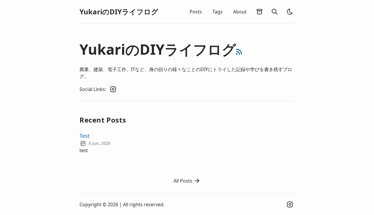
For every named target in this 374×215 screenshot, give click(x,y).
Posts (196, 11)
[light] (290, 11)
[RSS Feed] (239, 52)
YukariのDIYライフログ (118, 11)
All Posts (183, 181)
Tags (217, 11)
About (240, 11)
